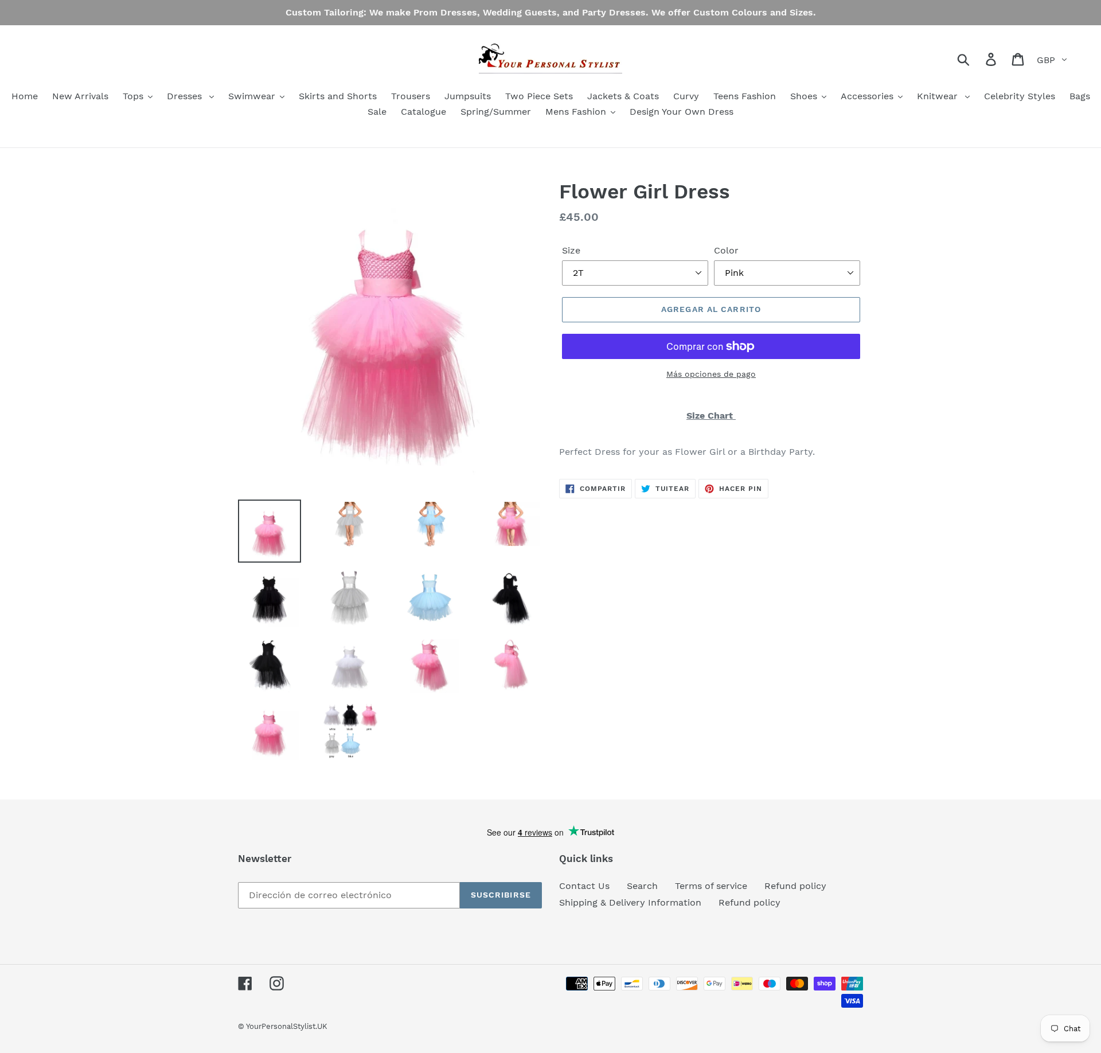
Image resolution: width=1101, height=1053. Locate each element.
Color (726, 250)
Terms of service (711, 885)
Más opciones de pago (711, 374)
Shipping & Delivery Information (630, 902)
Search (642, 885)
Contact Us (584, 885)
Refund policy (795, 885)
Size (571, 250)
